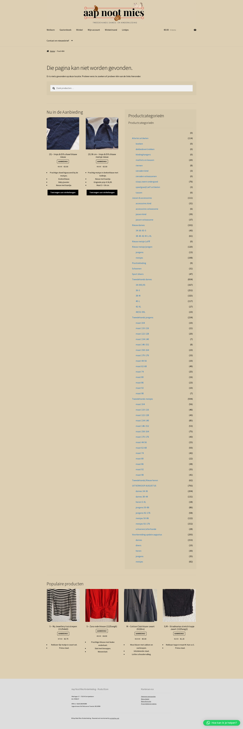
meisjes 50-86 (142, 518)
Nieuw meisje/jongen (142, 246)
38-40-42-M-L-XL (144, 236)
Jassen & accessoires (142, 197)
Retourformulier (146, 701)
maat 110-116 (142, 328)
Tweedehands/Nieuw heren (145, 480)
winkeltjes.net (114, 718)
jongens (139, 252)
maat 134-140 (142, 339)
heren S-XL (141, 502)
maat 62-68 (141, 366)
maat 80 (140, 377)
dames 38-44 (142, 496)
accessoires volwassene (147, 208)
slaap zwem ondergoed (147, 181)
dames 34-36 (142, 491)
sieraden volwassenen (146, 176)
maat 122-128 (142, 333)
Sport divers (138, 274)
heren (138, 550)
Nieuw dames (138, 225)
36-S (138, 290)
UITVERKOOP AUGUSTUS (144, 485)
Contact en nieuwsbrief (58, 40)
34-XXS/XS (140, 284)
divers (138, 545)
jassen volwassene (144, 219)
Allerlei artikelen (140, 138)
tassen (139, 192)
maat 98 (140, 393)
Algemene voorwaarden (148, 696)
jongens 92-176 (143, 512)
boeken (139, 143)
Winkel (79, 29)
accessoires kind (143, 203)
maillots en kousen (145, 160)
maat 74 (140, 371)
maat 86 (140, 382)
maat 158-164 (142, 350)
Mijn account (94, 29)
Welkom (51, 29)
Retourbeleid (145, 699)
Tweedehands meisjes (142, 398)
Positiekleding (139, 263)
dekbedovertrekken (145, 149)
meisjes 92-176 (143, 523)
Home (52, 51)
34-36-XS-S (141, 230)
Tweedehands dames (142, 279)
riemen (139, 165)
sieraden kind (142, 170)
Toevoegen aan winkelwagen (63, 192)
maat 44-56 (141, 360)
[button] (221, 723)
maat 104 (140, 322)
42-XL (138, 306)
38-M (138, 295)
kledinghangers (143, 154)
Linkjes (125, 29)
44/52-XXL (140, 312)
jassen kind (141, 214)
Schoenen (136, 268)
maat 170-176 (142, 355)
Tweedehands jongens (142, 317)
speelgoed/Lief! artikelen (148, 187)
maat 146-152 (142, 344)
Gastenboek (65, 29)
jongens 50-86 (142, 507)
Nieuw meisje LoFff (141, 241)
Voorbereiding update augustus (147, 534)
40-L (138, 301)
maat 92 (140, 387)
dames (139, 540)
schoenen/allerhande (146, 529)
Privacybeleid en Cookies (149, 704)
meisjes (139, 257)
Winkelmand (111, 29)
